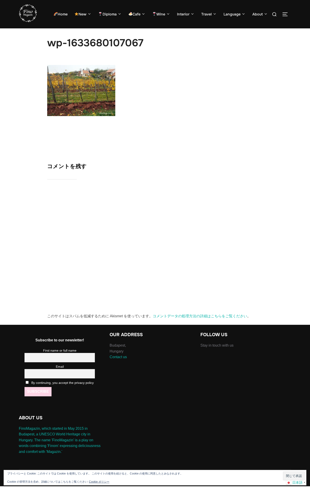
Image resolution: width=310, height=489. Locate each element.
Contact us (118, 357)
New (82, 14)
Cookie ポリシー (99, 481)
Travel (206, 14)
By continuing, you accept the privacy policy (62, 383)
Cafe (136, 14)
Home (63, 14)
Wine (160, 14)
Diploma (110, 14)
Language (232, 14)
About (257, 14)
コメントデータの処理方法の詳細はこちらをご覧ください (200, 316)
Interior (183, 14)
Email (60, 366)
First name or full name (59, 350)
